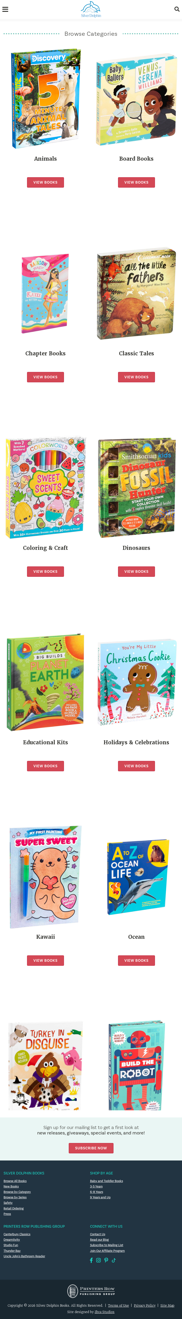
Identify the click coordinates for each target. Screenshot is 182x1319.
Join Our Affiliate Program (107, 1251)
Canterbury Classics (17, 1234)
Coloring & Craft (45, 548)
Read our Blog (99, 1240)
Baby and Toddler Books (106, 1181)
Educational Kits (45, 742)
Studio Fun (11, 1245)
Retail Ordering (14, 1208)
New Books (11, 1186)
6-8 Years (96, 1192)
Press (7, 1214)
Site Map (167, 1306)
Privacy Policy (144, 1306)
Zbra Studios (104, 1312)
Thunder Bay (12, 1251)
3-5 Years (96, 1186)
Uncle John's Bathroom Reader (24, 1256)
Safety (8, 1203)
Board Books (136, 158)
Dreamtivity (12, 1240)
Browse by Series (15, 1197)
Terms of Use (118, 1306)
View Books (45, 182)
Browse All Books (15, 1181)
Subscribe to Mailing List (106, 1245)
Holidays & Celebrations (136, 742)
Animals (45, 158)
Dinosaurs (136, 548)
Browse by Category (17, 1192)
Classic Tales (136, 353)
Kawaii (45, 937)
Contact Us (97, 1234)
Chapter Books (45, 353)
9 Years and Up (100, 1197)
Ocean (136, 937)
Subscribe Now (91, 1148)
